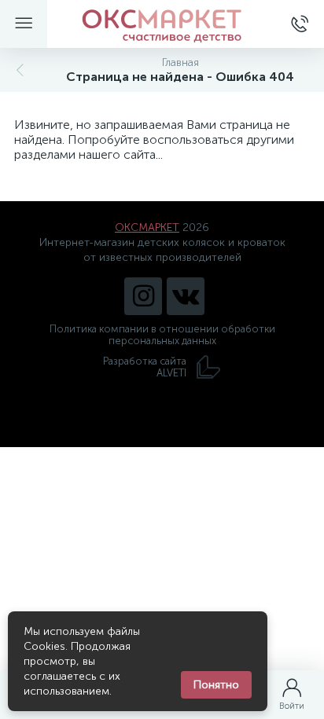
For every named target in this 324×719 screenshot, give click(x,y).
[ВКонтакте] (185, 296)
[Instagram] (143, 296)
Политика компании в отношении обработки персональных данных (162, 335)
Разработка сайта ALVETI (144, 367)
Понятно (216, 684)
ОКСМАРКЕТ (147, 227)
